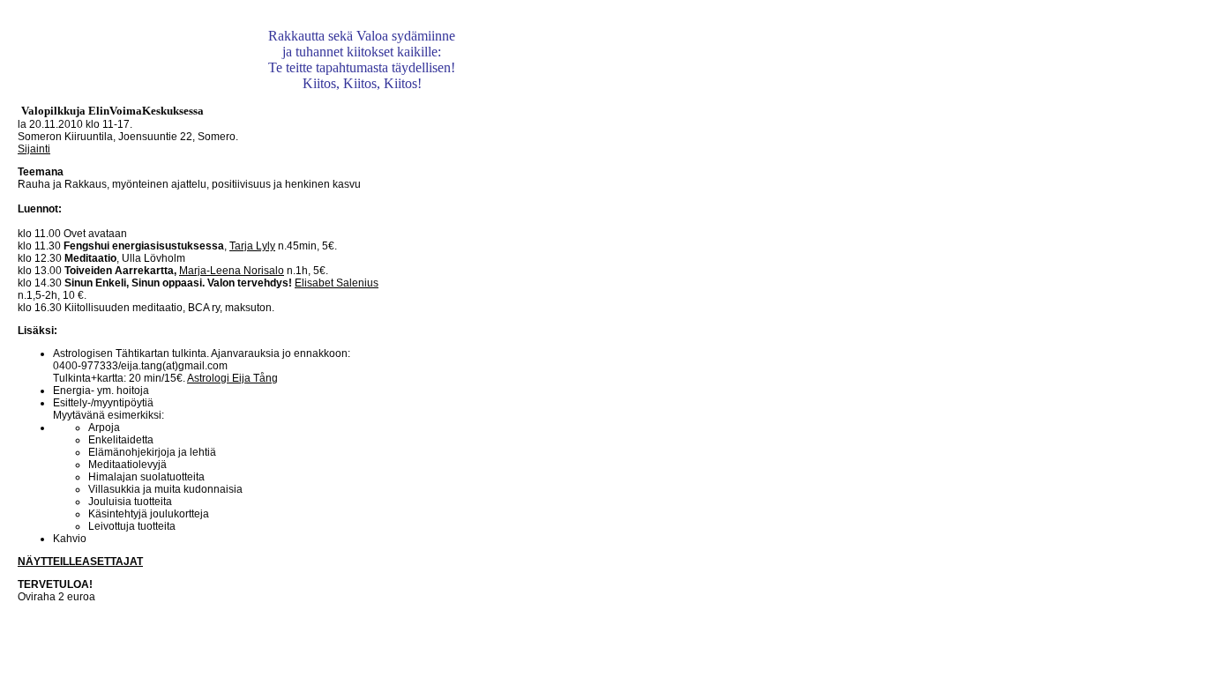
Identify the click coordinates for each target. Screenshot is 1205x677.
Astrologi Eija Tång (232, 378)
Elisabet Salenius (336, 283)
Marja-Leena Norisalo (231, 270)
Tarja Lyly (252, 246)
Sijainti (34, 149)
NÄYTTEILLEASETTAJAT (80, 561)
